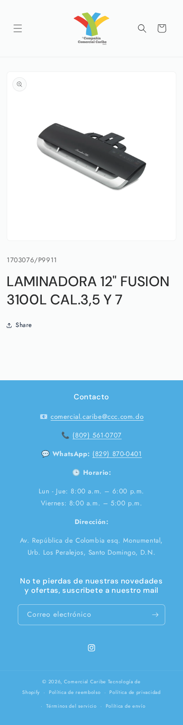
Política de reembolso (75, 692)
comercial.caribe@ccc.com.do (97, 417)
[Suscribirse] (155, 614)
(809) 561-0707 (96, 435)
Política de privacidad (134, 692)
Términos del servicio (71, 705)
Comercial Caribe (85, 681)
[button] (18, 28)
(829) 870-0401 (117, 454)
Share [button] (24, 324)
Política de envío (126, 705)
